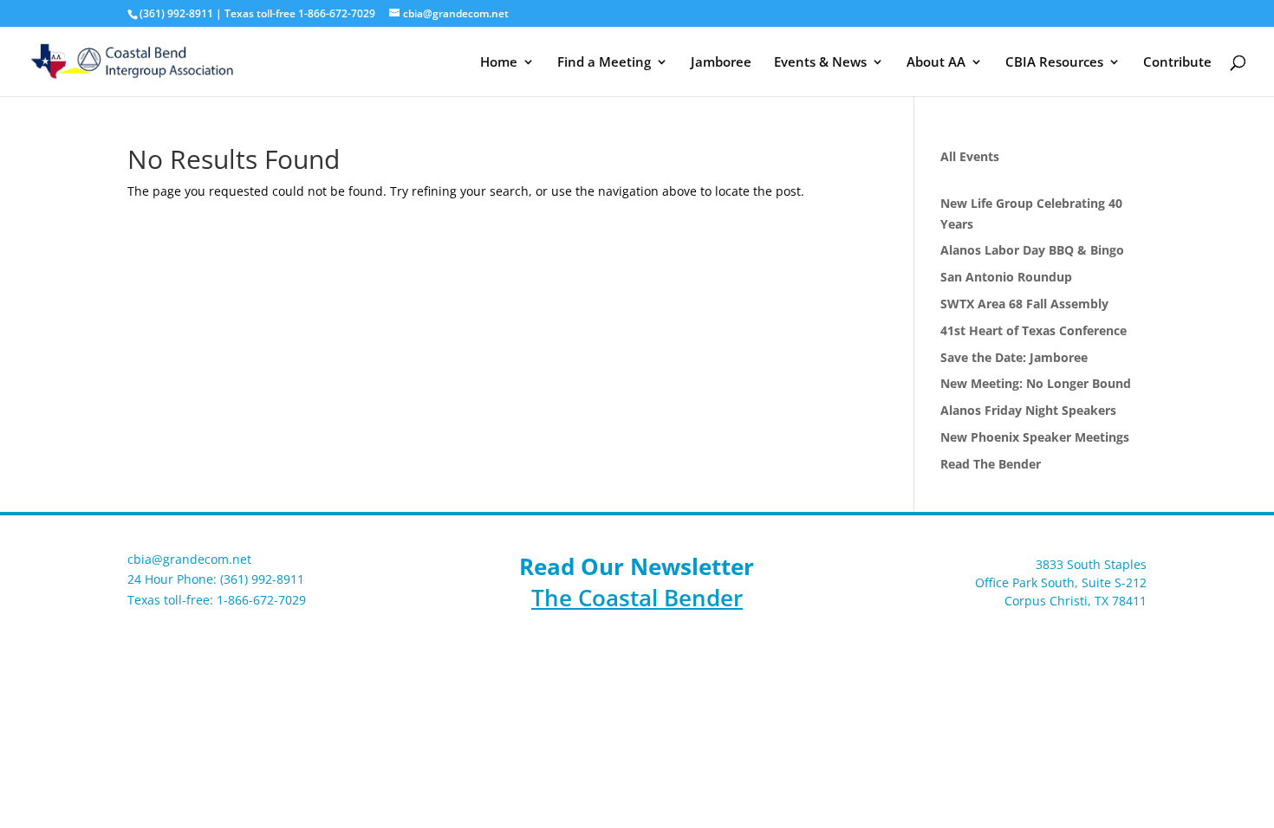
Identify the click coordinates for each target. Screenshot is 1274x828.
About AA (936, 62)
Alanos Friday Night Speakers (1028, 410)
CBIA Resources (1054, 62)
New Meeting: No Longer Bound (1035, 383)
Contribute (1177, 62)
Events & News (820, 62)
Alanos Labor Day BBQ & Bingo (1032, 250)
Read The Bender (990, 464)
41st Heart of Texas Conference (1033, 330)
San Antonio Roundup (1006, 276)
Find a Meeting (604, 62)
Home (498, 62)
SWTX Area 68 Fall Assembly (1024, 303)
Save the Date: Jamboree (1014, 357)
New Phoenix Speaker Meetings (1034, 437)
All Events (969, 156)
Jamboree (721, 62)
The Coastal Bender (637, 597)
